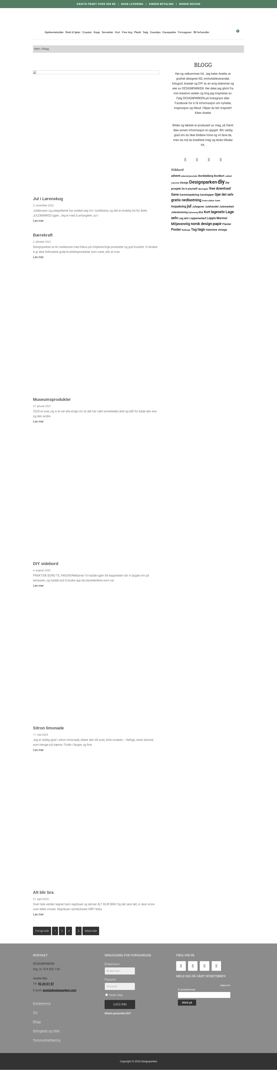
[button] (226, 32)
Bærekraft (43, 235)
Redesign (186, 230)
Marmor (222, 218)
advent (175, 176)
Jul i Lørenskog (48, 198)
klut (201, 212)
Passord (110, 979)
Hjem (37, 48)
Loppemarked (197, 218)
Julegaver (198, 206)
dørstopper (203, 189)
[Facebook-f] (193, 966)
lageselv (218, 212)
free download (220, 188)
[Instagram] (204, 966)
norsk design (201, 224)
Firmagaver (185, 32)
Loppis (211, 218)
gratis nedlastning (186, 200)
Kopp (97, 32)
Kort (207, 212)
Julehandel (212, 206)
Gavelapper (207, 194)
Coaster (87, 32)
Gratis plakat (208, 200)
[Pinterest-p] (216, 966)
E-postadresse (187, 989)
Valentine (211, 229)
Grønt (217, 200)
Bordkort (219, 175)
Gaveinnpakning (189, 194)
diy (221, 181)
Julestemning (179, 212)
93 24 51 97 (46, 984)
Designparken (203, 182)
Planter (226, 224)
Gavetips (155, 32)
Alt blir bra (43, 892)
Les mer (38, 221)
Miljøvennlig (180, 224)
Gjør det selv (224, 194)
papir (217, 223)
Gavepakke (169, 32)
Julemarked (226, 206)
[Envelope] (181, 966)
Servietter (107, 32)
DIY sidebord (45, 563)
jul (189, 206)
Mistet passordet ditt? (118, 1013)
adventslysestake (189, 176)
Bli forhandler (201, 32)
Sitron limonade (48, 728)
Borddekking (205, 175)
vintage (222, 229)
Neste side (91, 930)
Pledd (137, 32)
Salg (145, 32)
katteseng (193, 212)
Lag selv (184, 218)
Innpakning (178, 206)
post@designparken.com (59, 990)
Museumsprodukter (52, 399)
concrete (175, 183)
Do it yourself (189, 188)
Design (184, 182)
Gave (175, 194)
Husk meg (115, 995)
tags (201, 229)
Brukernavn (112, 964)
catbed (228, 176)
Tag (194, 229)
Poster (176, 229)
